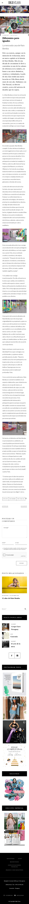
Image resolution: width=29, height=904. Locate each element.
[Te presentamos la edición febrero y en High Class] (14, 708)
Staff (20, 858)
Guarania (14, 637)
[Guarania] (5, 635)
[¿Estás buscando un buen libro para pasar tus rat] (14, 684)
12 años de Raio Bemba (11, 598)
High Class (14, 35)
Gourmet (13, 624)
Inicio (3, 8)
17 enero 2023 (5, 35)
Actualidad (10, 8)
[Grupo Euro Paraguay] (5, 627)
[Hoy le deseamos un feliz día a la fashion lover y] (14, 755)
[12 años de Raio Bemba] (14, 584)
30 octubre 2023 (14, 595)
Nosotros (11, 858)
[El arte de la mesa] (5, 644)
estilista (5, 498)
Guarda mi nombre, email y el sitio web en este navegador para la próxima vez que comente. (15, 549)
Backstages (14, 861)
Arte (11, 634)
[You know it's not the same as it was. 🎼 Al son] (14, 731)
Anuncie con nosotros (14, 870)
